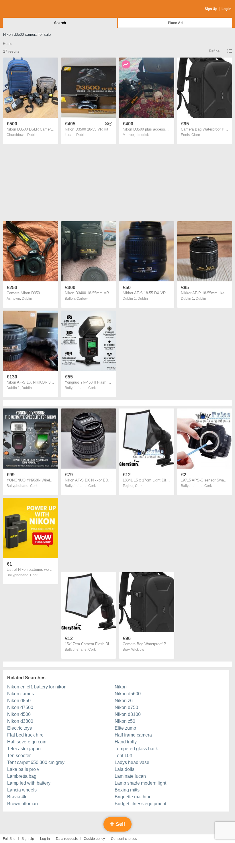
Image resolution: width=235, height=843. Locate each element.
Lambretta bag (21, 776)
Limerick (142, 135)
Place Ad (175, 23)
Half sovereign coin (26, 741)
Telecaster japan (24, 748)
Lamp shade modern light (140, 783)
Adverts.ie (25, 9)
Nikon (121, 686)
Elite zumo (125, 728)
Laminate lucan (130, 776)
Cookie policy (94, 839)
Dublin (32, 135)
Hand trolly (126, 741)
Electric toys (19, 728)
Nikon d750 (126, 707)
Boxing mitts (127, 789)
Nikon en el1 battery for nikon (36, 686)
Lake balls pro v (23, 769)
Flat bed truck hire (25, 735)
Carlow (82, 299)
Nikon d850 (19, 700)
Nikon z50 (125, 721)
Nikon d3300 (20, 721)
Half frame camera (133, 735)
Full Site (9, 839)
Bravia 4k (16, 796)
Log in (45, 839)
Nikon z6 (124, 700)
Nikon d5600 (128, 693)
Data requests (67, 839)
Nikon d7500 (20, 707)
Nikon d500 (19, 714)
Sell (119, 824)
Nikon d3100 (128, 714)
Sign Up (211, 9)
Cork (92, 388)
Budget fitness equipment (140, 803)
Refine (214, 51)
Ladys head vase (132, 762)
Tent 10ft (123, 755)
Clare (195, 135)
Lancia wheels (22, 789)
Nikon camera (21, 693)
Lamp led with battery (28, 783)
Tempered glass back (136, 748)
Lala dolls (124, 769)
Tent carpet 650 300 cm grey (35, 762)
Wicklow (137, 649)
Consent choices (124, 839)
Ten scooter (19, 755)
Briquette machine (133, 796)
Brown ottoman (22, 803)
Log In (226, 9)
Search (60, 23)
